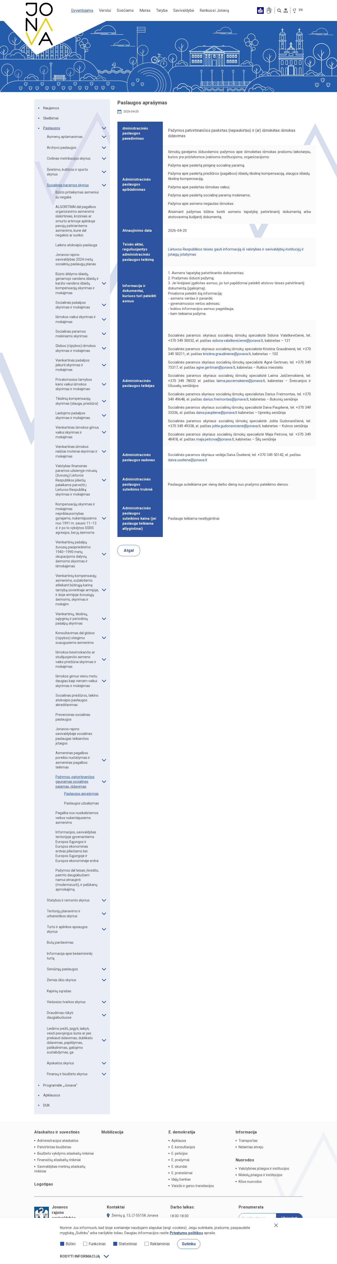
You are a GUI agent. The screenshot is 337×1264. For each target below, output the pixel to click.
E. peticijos (179, 1153)
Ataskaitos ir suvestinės (57, 1132)
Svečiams (125, 10)
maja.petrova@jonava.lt (215, 439)
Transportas (248, 1141)
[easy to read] (260, 10)
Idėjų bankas (181, 1179)
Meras (144, 10)
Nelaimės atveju (251, 1147)
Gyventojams (82, 10)
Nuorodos (245, 1160)
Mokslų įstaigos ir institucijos (260, 1175)
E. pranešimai (181, 1173)
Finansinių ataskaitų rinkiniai (59, 1160)
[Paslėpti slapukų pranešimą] (276, 1225)
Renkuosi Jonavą (214, 10)
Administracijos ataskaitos (57, 1141)
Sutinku (189, 1244)
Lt (294, 10)
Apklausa (178, 1141)
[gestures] (269, 10)
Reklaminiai (160, 1244)
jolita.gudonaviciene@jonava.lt (236, 426)
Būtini (70, 1244)
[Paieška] (279, 11)
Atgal (129, 550)
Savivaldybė (183, 10)
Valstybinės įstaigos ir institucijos (264, 1168)
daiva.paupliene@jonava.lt (216, 412)
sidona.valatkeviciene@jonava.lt (237, 340)
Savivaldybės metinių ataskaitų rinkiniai (59, 1169)
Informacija (246, 1132)
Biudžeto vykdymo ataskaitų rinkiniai (65, 1153)
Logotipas (43, 1184)
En (301, 10)
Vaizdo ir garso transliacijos (192, 1186)
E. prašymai (180, 1160)
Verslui (105, 10)
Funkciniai (97, 1244)
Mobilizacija (112, 1132)
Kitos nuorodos (250, 1182)
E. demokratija (181, 1132)
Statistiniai (128, 1244)
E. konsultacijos (183, 1147)
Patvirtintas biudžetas (54, 1147)
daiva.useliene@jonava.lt (187, 460)
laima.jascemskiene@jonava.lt (241, 381)
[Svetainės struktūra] (286, 11)
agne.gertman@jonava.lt (215, 367)
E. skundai (179, 1166)
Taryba (162, 10)
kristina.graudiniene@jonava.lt (227, 354)
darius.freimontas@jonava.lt (225, 399)
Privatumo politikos (186, 1233)
